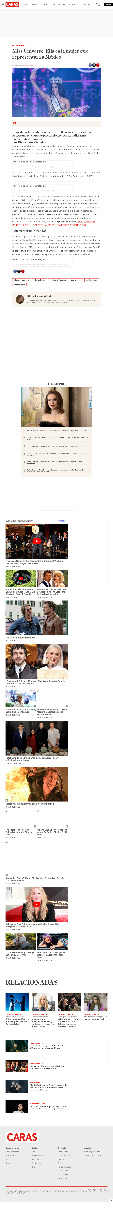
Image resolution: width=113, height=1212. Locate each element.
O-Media (62, 1148)
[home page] (12, 4)
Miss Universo (39, 280)
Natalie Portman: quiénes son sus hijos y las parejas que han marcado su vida (56, 430)
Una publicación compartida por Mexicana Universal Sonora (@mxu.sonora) (42, 264)
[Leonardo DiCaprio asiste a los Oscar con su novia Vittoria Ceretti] (17, 1066)
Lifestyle (24, 4)
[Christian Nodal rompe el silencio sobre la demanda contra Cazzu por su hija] (17, 1106)
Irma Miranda (19, 284)
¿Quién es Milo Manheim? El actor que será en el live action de (55, 454)
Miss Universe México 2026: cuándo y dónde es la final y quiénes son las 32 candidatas (17, 1020)
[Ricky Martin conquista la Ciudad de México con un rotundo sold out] (17, 1046)
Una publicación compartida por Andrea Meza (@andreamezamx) (42, 191)
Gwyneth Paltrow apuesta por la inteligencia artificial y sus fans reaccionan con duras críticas (43, 1022)
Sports (72, 4)
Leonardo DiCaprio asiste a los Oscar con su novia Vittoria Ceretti (47, 1067)
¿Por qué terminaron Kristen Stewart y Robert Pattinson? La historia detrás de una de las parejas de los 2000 (69, 1022)
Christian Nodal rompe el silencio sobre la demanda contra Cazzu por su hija (48, 1107)
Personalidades (85, 4)
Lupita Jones (76, 280)
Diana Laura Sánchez (30, 65)
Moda (34, 4)
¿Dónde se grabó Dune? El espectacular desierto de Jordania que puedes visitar (57, 446)
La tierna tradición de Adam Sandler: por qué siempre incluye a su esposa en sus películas (57, 438)
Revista (108, 4)
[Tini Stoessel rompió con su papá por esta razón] (95, 1002)
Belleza (44, 4)
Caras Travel (99, 4)
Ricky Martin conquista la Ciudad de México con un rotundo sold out (47, 1047)
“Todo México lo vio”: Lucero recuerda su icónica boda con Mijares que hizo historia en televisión (48, 1087)
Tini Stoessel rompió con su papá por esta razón (95, 1018)
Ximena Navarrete (21, 280)
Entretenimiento (58, 4)
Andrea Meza (91, 280)
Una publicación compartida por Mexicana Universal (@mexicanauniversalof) (42, 167)
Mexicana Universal (58, 280)
